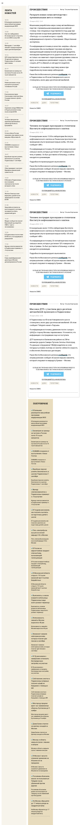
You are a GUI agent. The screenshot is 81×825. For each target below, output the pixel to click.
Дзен (44, 103)
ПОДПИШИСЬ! (55, 94)
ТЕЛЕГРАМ (54, 103)
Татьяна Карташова (71, 9)
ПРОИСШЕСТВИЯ (39, 9)
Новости (34, 103)
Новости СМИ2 (35, 108)
